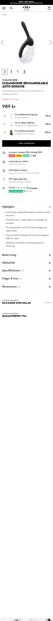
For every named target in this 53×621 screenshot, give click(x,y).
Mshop (4, 15)
